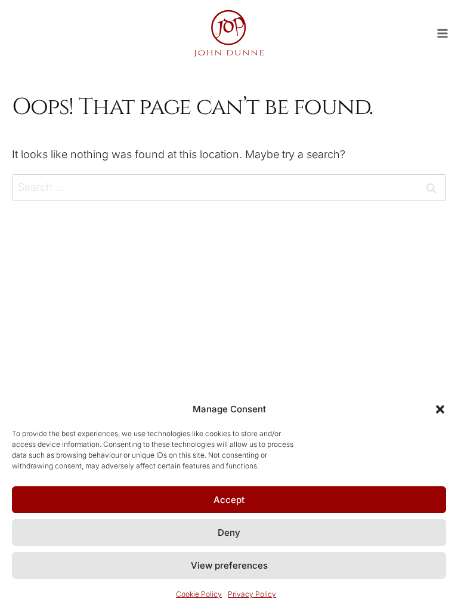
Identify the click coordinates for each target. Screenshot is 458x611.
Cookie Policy (199, 594)
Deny (229, 532)
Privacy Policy (252, 594)
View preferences (229, 565)
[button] (440, 409)
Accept (229, 499)
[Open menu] (447, 33)
